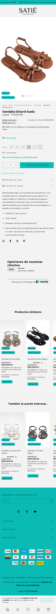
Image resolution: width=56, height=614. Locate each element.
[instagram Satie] (19, 511)
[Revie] (42, 282)
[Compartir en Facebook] (10, 241)
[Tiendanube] (28, 591)
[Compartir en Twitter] (17, 241)
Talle (4, 147)
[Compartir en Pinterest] (24, 241)
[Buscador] (28, 609)
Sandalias (37, 105)
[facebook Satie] (27, 511)
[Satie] (7, 609)
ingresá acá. (47, 582)
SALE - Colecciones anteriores (20, 105)
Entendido (47, 600)
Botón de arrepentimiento (28, 585)
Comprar (7, 382)
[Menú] (18, 609)
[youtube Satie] (35, 511)
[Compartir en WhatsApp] (3, 241)
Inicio (4, 105)
